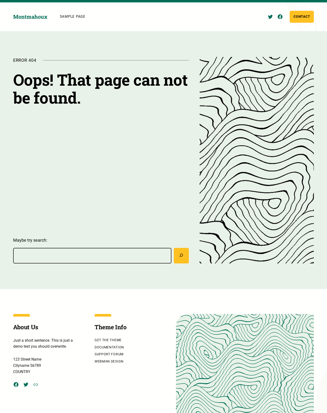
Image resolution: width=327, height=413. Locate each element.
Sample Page (72, 16)
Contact (301, 16)
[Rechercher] (181, 255)
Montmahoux (30, 16)
